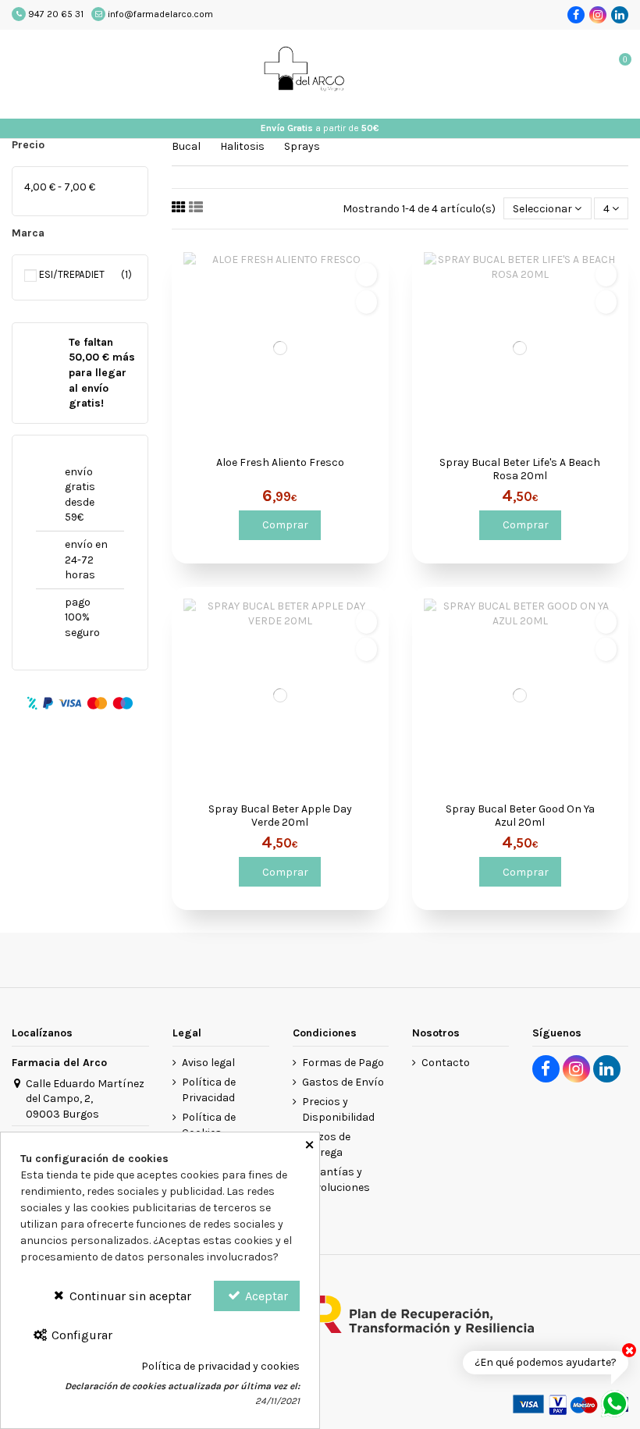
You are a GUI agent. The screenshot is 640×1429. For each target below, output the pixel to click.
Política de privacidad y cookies (220, 1366)
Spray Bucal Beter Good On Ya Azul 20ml (520, 816)
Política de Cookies (209, 1125)
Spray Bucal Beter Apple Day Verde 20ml (280, 816)
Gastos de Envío (343, 1082)
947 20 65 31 (56, 14)
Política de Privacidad (209, 1089)
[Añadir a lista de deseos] (366, 274)
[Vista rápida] (366, 302)
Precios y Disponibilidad (338, 1109)
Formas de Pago (343, 1062)
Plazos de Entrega (326, 1144)
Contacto (445, 1062)
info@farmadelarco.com (160, 14)
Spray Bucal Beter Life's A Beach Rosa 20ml (519, 469)
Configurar (80, 1335)
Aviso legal (208, 1062)
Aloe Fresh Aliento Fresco (280, 463)
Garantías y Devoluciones (336, 1179)
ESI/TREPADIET (75, 274)
